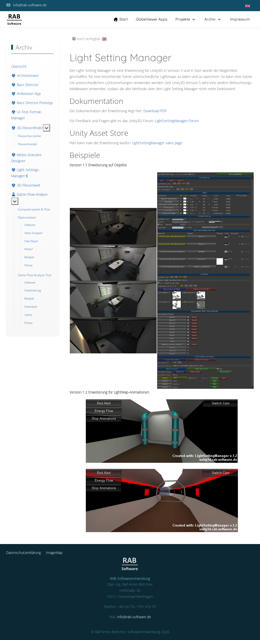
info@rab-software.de (30, 5)
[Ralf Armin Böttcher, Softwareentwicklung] (14, 19)
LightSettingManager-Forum (177, 120)
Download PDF (155, 110)
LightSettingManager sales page (157, 142)
